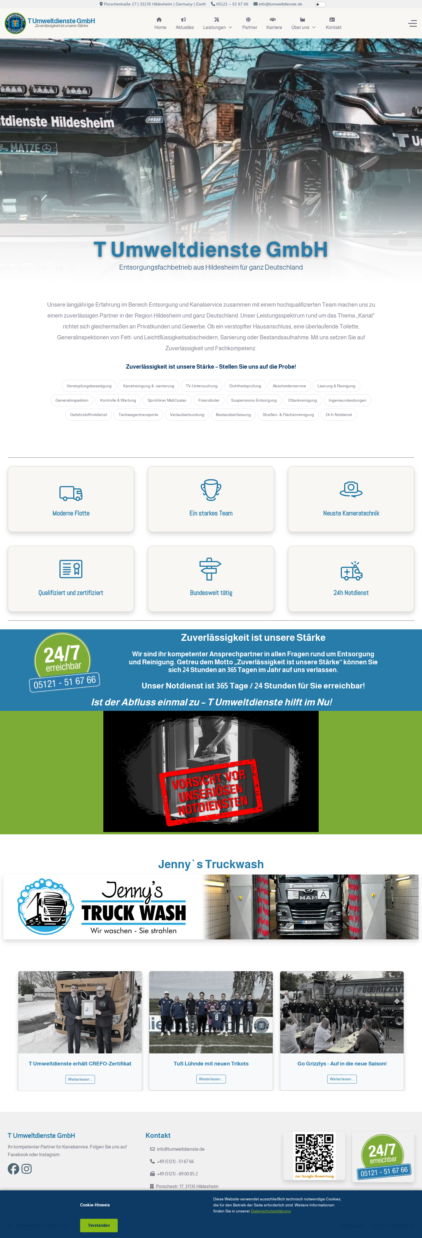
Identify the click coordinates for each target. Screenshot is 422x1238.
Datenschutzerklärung (271, 1211)
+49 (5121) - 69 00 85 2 (177, 1173)
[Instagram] (27, 1169)
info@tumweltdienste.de (280, 4)
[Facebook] (13, 1169)
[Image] (211, 907)
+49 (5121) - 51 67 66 (175, 1161)
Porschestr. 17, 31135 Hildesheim (187, 1186)
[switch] (320, 4)
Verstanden (99, 1225)
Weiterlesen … (80, 1079)
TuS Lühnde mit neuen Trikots (80, 1064)
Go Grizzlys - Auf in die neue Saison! (211, 1064)
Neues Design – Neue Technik (342, 1064)
